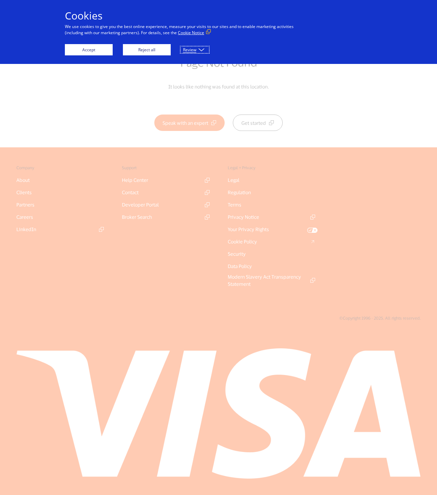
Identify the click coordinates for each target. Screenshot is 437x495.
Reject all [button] (146, 50)
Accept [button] (88, 50)
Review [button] (189, 50)
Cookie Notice (191, 33)
